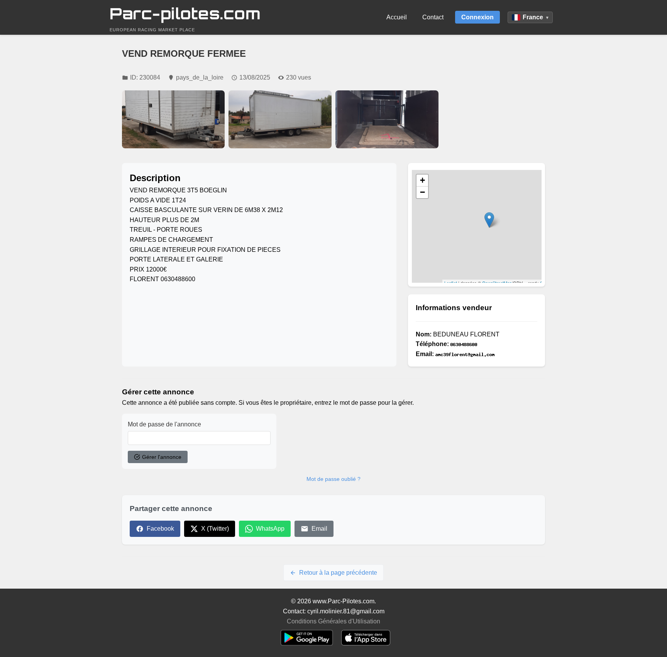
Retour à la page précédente (338, 572)
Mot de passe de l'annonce (164, 424)
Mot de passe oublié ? (333, 479)
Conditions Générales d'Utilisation (333, 621)
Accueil (396, 17)
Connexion (477, 17)
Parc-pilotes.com (185, 13)
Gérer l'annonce (161, 457)
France (535, 17)
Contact (433, 17)
